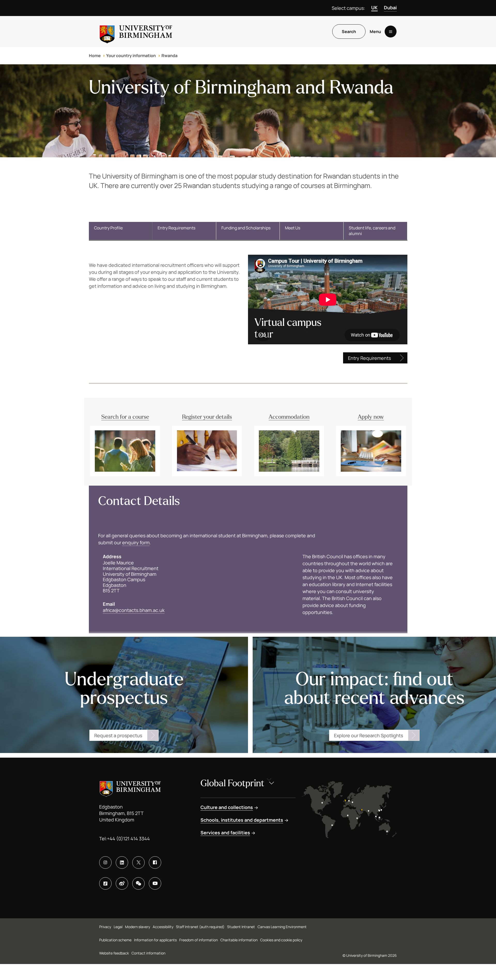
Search (349, 31)
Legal (118, 926)
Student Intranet (241, 926)
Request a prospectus (118, 735)
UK (374, 7)
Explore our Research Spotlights (368, 735)
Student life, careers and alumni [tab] (372, 230)
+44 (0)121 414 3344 (128, 838)
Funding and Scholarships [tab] (245, 228)
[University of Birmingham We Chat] (138, 883)
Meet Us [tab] (292, 228)
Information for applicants (155, 939)
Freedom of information (198, 939)
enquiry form (136, 542)
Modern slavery (137, 926)
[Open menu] (390, 31)
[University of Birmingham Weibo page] (122, 883)
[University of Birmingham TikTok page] (105, 883)
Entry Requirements (369, 358)
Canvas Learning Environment (282, 926)
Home (95, 55)
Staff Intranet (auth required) (200, 926)
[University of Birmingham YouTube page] (155, 883)
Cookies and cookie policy (281, 939)
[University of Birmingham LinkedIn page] (122, 862)
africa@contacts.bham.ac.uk (134, 610)
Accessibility (163, 926)
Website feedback (114, 953)
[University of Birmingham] (136, 31)
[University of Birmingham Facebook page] (155, 862)
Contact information (148, 953)
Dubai (390, 7)
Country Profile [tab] (108, 228)
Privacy (105, 926)
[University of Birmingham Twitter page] (138, 862)
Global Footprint (232, 783)
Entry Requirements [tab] (176, 228)
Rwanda (169, 55)
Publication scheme (115, 939)
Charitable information (239, 939)
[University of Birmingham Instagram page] (105, 862)
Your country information (131, 55)
